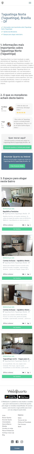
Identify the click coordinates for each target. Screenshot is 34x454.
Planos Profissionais (8, 430)
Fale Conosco (22, 424)
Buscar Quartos (6, 417)
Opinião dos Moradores (10, 32)
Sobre (19, 418)
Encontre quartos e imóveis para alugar (17, 147)
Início (3, 415)
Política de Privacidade (24, 422)
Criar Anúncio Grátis (17, 166)
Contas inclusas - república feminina (17, 260)
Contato (17, 448)
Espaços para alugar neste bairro (13, 34)
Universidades (6, 422)
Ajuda (19, 426)
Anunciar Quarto (7, 420)
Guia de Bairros (6, 424)
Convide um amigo (7, 428)
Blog (3, 435)
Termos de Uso (22, 420)
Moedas (4, 426)
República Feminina (10, 211)
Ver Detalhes (17, 229)
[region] (17, 116)
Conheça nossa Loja (8, 433)
